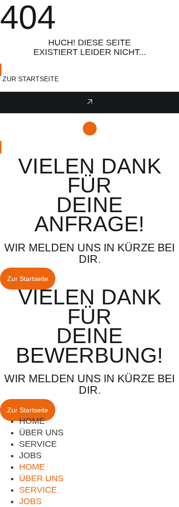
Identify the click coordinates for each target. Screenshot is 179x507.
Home (32, 467)
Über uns (41, 478)
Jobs (30, 455)
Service (38, 490)
